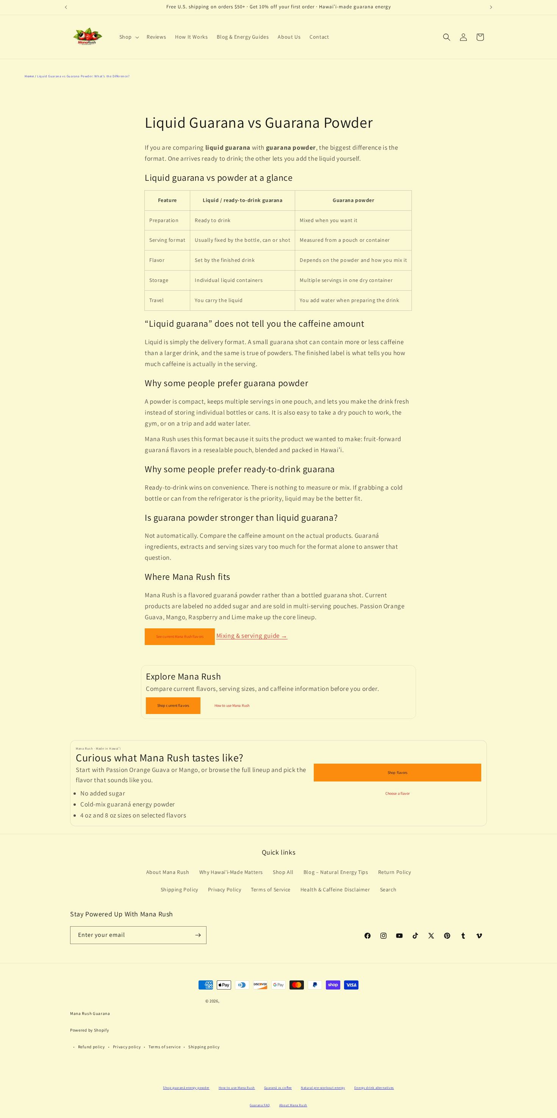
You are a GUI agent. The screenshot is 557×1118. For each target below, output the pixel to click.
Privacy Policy (224, 889)
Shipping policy (204, 1046)
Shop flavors (397, 772)
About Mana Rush (167, 872)
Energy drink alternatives (374, 1087)
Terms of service (164, 1046)
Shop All (283, 872)
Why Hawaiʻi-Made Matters (231, 872)
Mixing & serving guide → (252, 635)
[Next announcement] (491, 7)
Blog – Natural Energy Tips (336, 872)
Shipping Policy (179, 889)
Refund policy (91, 1046)
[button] (128, 37)
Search (388, 889)
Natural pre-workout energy (323, 1087)
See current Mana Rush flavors (179, 636)
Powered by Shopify (89, 1030)
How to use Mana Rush (231, 705)
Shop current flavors (173, 705)
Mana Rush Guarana (90, 1013)
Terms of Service (271, 889)
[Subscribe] (197, 935)
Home (29, 76)
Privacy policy (127, 1046)
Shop (125, 36)
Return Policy (394, 872)
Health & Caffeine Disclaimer (335, 889)
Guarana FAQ (260, 1105)
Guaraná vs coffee (278, 1087)
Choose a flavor (397, 793)
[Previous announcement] (66, 7)
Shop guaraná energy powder (186, 1087)
